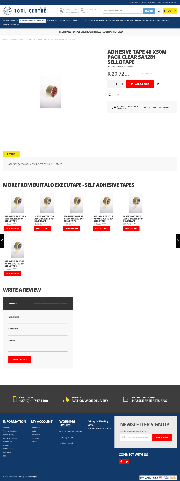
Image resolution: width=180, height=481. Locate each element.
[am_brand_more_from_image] (17, 203)
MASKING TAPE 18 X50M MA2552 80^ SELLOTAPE (74, 218)
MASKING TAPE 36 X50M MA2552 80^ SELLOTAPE (44, 218)
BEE (4, 456)
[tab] (11, 154)
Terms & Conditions (10, 431)
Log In (159, 2)
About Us (6, 428)
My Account (134, 2)
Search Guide (8, 449)
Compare (143, 2)
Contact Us (7, 442)
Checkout (151, 2)
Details (11, 154)
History (6, 445)
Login (34, 431)
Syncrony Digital (31, 477)
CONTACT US (90, 9)
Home (5, 40)
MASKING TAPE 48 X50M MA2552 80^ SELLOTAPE (14, 263)
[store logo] (24, 10)
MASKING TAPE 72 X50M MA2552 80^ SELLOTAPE (133, 218)
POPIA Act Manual (10, 438)
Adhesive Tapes (17, 40)
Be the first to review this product (120, 67)
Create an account (169, 2)
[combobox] (123, 11)
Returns (34, 442)
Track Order (36, 438)
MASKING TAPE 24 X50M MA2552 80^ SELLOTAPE (103, 218)
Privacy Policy (8, 435)
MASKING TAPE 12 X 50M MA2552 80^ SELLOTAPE (15, 218)
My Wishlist (36, 435)
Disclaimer (7, 452)
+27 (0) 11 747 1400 (71, 9)
